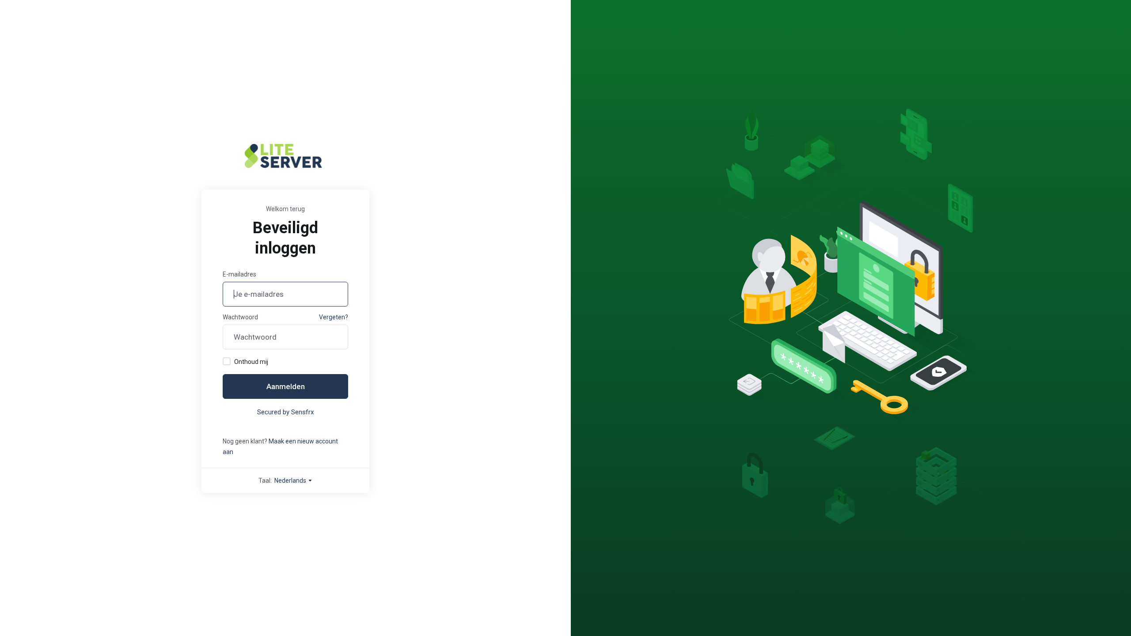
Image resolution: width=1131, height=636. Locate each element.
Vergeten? (333, 317)
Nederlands (290, 480)
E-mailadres (239, 274)
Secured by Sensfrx (285, 412)
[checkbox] (227, 361)
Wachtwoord (240, 317)
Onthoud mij (251, 361)
